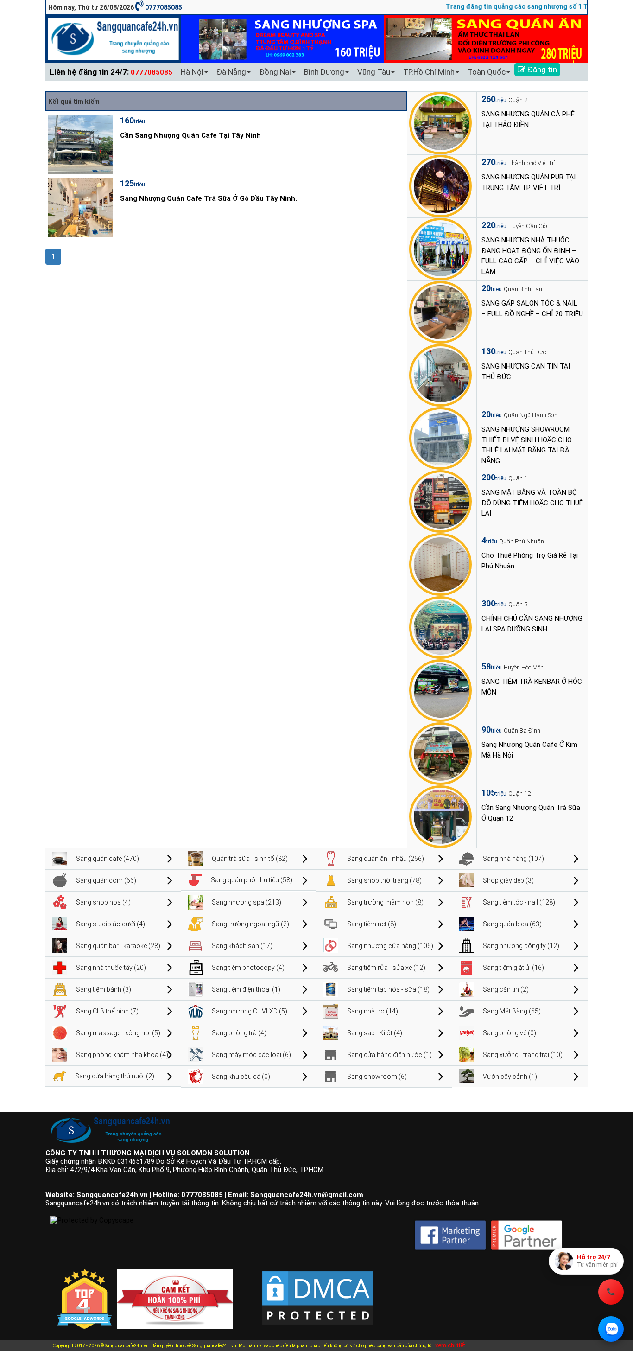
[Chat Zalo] (611, 1329)
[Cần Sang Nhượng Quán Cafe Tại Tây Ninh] (79, 144)
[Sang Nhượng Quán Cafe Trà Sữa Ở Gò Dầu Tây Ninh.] (79, 207)
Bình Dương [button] (324, 71)
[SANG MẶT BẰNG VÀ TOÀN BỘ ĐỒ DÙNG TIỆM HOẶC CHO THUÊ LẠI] (440, 501)
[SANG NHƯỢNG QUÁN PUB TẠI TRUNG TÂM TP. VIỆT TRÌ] (440, 185)
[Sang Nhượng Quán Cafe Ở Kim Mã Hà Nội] (440, 753)
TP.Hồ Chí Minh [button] (429, 71)
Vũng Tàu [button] (373, 71)
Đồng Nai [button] (275, 71)
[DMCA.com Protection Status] (318, 1290)
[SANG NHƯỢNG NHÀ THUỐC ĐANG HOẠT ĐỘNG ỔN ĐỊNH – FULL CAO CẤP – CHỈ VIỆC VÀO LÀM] (440, 248)
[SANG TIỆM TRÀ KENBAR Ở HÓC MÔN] (440, 690)
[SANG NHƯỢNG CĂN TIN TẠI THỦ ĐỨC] (440, 374)
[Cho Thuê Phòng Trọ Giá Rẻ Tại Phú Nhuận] (440, 564)
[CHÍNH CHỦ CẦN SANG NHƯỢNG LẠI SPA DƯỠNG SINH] (440, 627)
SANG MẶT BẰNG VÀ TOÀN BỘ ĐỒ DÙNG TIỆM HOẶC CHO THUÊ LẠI (532, 502)
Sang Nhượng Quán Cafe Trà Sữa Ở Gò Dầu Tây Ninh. (208, 198)
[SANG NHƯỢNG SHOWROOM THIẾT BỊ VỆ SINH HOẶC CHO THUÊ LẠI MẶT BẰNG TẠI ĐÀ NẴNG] (440, 437)
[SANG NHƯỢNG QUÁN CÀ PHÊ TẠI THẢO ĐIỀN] (440, 122)
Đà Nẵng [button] (231, 71)
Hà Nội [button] (192, 71)
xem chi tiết (450, 1345)
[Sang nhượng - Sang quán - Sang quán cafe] (113, 38)
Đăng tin (541, 69)
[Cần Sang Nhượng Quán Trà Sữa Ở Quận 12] (440, 816)
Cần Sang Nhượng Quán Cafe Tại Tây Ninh (190, 135)
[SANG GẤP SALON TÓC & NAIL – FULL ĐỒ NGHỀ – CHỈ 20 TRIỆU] (440, 311)
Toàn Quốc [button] (487, 71)
